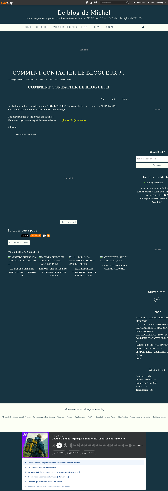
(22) (146, 383)
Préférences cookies (159, 417)
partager (75, 453)
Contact (110, 27)
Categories (30, 79)
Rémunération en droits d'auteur (105, 417)
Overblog (99, 409)
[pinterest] (95, 2)
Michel (158, 198)
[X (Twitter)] (91, 2)
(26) (146, 379)
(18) (144, 390)
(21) (141, 386)
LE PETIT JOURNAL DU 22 (149, 348)
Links (138, 358)
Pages (84, 27)
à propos (90, 453)
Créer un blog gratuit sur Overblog (44, 417)
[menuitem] (28, 27)
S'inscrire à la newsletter (18, 243)
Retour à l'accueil (69, 222)
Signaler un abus (80, 417)
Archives (96, 27)
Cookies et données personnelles (140, 417)
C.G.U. (90, 417)
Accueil (28, 27)
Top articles (61, 417)
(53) (143, 376)
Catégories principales (64, 27)
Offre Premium (123, 417)
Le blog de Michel (84, 12)
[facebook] (86, 2)
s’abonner (60, 453)
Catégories (42, 27)
